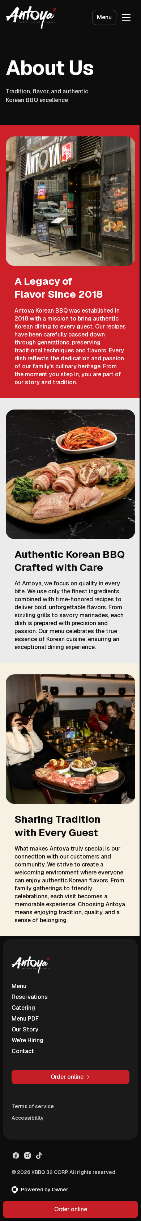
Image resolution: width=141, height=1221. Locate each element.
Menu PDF (25, 1018)
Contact (23, 1051)
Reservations (30, 997)
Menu (104, 17)
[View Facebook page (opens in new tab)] (16, 1155)
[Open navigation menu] (126, 17)
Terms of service (33, 1106)
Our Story (25, 1029)
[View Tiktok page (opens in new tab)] (39, 1155)
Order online (70, 1209)
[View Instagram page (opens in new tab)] (27, 1155)
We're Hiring (27, 1040)
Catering (23, 1008)
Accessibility (28, 1118)
